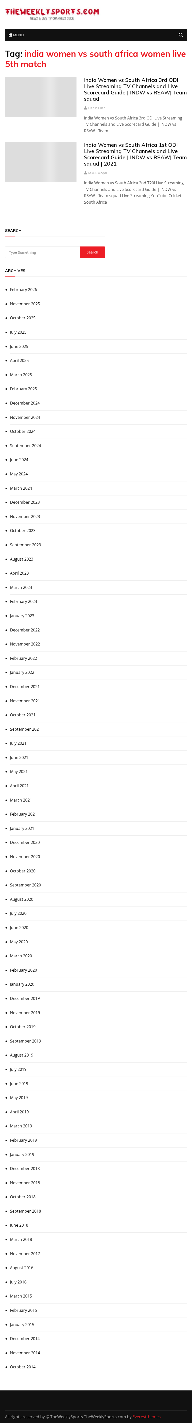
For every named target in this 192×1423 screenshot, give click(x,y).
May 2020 (19, 942)
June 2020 (19, 927)
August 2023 (21, 559)
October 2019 (23, 1026)
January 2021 (22, 828)
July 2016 (18, 1282)
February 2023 (23, 601)
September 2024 (25, 445)
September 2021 (25, 729)
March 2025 (21, 374)
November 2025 (25, 304)
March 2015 (21, 1296)
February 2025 (23, 389)
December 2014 (25, 1338)
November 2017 (25, 1253)
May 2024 (19, 474)
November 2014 (25, 1353)
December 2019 (25, 998)
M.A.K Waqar (97, 173)
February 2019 (23, 1140)
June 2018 (19, 1225)
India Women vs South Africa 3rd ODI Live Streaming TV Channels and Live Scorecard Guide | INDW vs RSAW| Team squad (135, 89)
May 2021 (19, 771)
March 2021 (21, 800)
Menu (18, 35)
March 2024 (21, 488)
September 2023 (25, 545)
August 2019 (21, 1055)
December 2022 (25, 630)
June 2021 (19, 757)
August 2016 (21, 1267)
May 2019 (19, 1097)
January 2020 (22, 984)
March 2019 (21, 1126)
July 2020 (18, 913)
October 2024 (23, 431)
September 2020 (25, 885)
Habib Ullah (97, 108)
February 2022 (23, 658)
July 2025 (18, 332)
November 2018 (25, 1183)
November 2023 (25, 516)
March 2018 (21, 1239)
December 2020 (25, 842)
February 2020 (23, 970)
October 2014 (23, 1367)
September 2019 (25, 1041)
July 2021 (18, 743)
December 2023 (25, 502)
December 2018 (25, 1168)
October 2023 (23, 530)
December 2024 (25, 403)
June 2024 (19, 459)
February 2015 (23, 1310)
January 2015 (22, 1324)
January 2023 (22, 615)
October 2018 (23, 1197)
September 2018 (25, 1211)
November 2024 (25, 417)
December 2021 (25, 686)
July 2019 (18, 1069)
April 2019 (19, 1112)
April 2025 (19, 360)
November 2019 (25, 1012)
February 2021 (23, 814)
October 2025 (23, 318)
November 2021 (25, 701)
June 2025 (19, 346)
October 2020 (23, 871)
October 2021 (23, 715)
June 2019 (19, 1083)
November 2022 (25, 644)
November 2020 (25, 856)
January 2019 (22, 1154)
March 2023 (21, 587)
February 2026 (23, 289)
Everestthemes (146, 1416)
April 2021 (19, 786)
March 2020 (21, 956)
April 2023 (19, 573)
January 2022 (22, 672)
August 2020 (21, 899)
